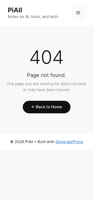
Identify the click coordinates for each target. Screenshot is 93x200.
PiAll (15, 10)
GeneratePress (69, 141)
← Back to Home (46, 106)
